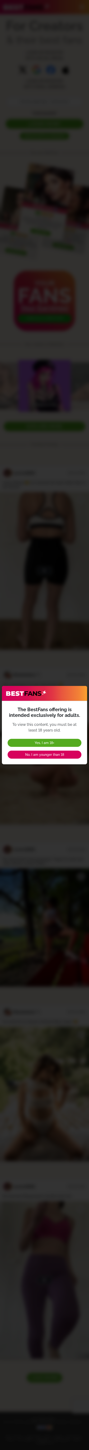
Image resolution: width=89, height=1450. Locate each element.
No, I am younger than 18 (44, 755)
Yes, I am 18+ (44, 743)
